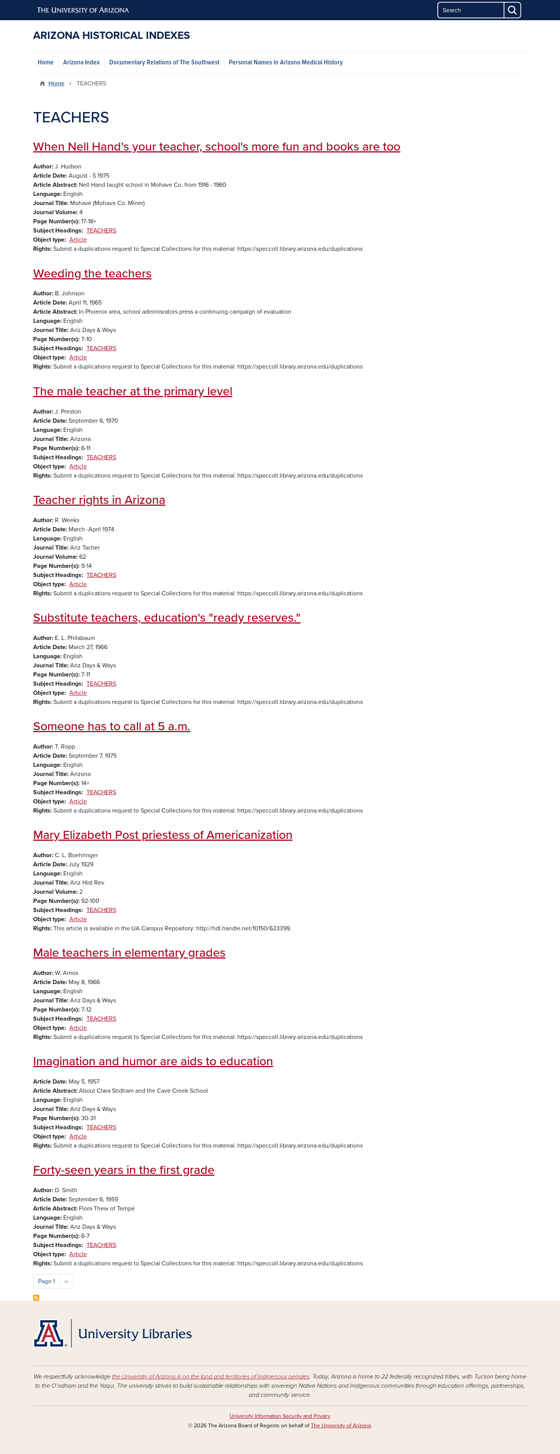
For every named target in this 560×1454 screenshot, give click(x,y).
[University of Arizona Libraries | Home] (112, 1333)
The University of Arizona (341, 1425)
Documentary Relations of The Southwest (164, 62)
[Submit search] (512, 10)
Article (78, 240)
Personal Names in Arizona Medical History (286, 62)
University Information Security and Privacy (280, 1416)
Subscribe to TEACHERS (36, 1298)
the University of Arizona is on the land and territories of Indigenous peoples (210, 1376)
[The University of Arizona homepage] (83, 10)
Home (46, 62)
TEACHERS (101, 230)
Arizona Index (81, 62)
